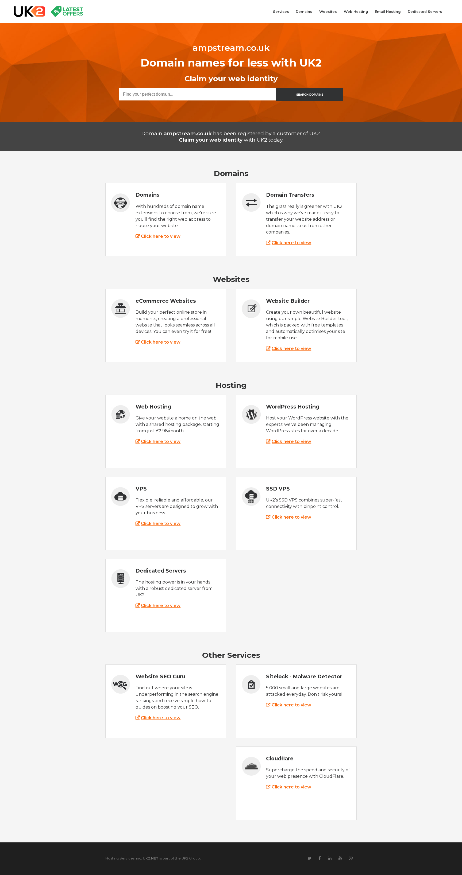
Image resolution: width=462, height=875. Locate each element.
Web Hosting (356, 12)
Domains (304, 12)
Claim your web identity (210, 140)
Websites (328, 12)
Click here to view (160, 236)
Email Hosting (388, 12)
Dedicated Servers (425, 12)
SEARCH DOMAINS (309, 94)
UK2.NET (151, 858)
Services (281, 12)
